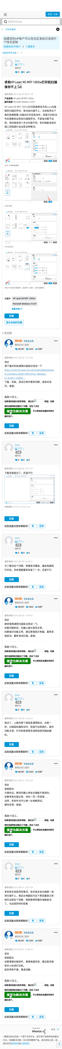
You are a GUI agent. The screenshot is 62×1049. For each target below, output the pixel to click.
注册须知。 (26, 1043)
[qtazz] (8, 63)
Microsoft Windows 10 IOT (24, 303)
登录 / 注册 (53, 14)
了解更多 (30, 46)
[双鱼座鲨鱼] (8, 343)
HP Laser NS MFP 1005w (24, 298)
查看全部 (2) (17, 309)
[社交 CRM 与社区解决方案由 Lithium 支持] (38, 1030)
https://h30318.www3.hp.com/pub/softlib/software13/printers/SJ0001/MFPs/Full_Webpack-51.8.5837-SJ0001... (29, 374)
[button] (55, 60)
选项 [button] (58, 29)
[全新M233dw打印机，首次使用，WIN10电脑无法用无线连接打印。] (18, 53)
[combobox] (31, 22)
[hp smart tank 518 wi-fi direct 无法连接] (21, 53)
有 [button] (33, 433)
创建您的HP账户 (12, 46)
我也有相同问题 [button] (14, 322)
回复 (11, 315)
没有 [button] (41, 433)
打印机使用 (10, 29)
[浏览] (4, 14)
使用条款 (15, 1043)
